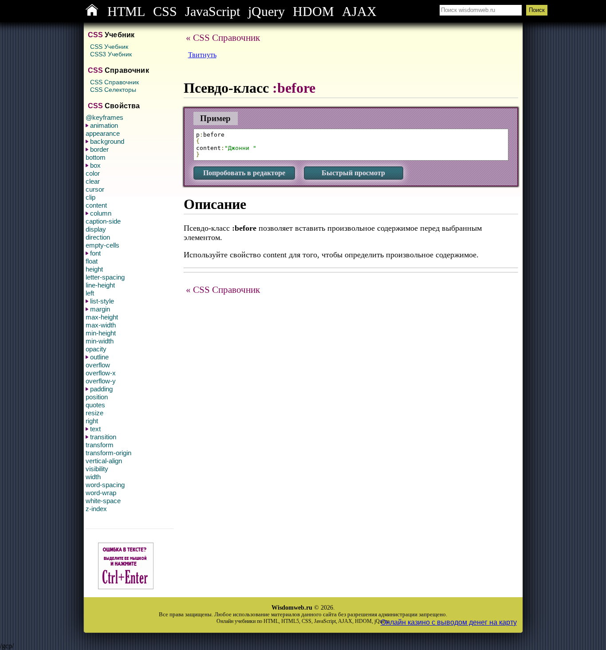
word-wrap (101, 492)
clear (93, 181)
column (100, 213)
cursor (95, 189)
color (93, 173)
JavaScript (212, 11)
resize (94, 413)
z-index (96, 508)
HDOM (313, 11)
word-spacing (105, 484)
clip (90, 197)
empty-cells (102, 245)
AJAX (359, 11)
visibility (97, 469)
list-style (102, 301)
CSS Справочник (114, 82)
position (97, 397)
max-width (101, 325)
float (92, 261)
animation (104, 125)
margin (100, 309)
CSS (165, 11)
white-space (103, 500)
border (99, 149)
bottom (96, 157)
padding (101, 389)
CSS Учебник (109, 46)
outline (99, 357)
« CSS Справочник (223, 37)
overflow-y (101, 381)
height (94, 269)
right (92, 421)
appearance (103, 133)
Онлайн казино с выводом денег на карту (449, 622)
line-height (100, 285)
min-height (101, 333)
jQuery (266, 11)
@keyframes (104, 117)
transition (103, 437)
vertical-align (104, 461)
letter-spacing (105, 277)
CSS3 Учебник (111, 54)
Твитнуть (202, 55)
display (96, 229)
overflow (98, 365)
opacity (96, 349)
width (93, 477)
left (90, 293)
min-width (100, 341)
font (95, 253)
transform (100, 445)
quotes (95, 405)
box (95, 165)
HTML (126, 11)
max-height (102, 317)
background (107, 141)
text (95, 429)
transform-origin (108, 453)
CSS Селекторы (113, 89)
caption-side (103, 221)
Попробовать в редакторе (244, 173)
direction (98, 237)
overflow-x (101, 373)
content (96, 205)
